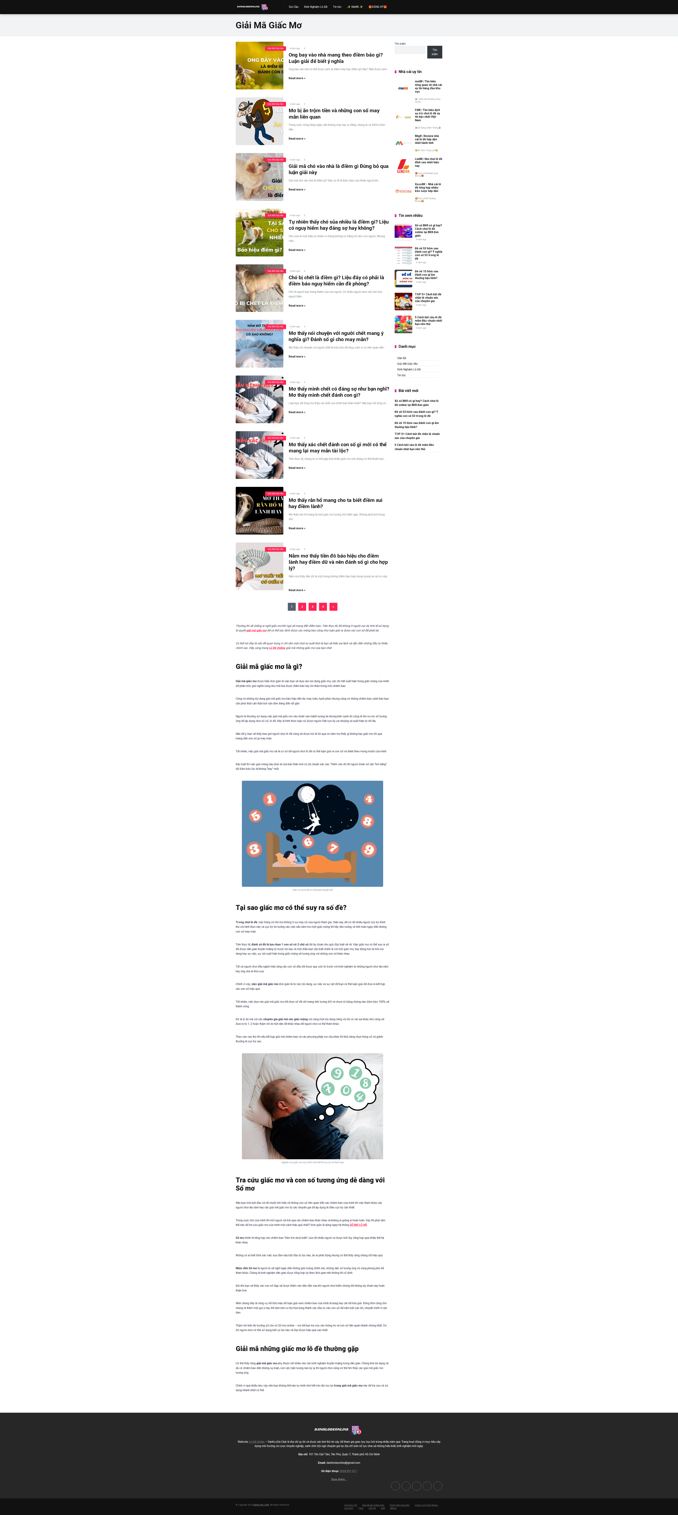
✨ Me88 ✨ (355, 6)
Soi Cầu (293, 6)
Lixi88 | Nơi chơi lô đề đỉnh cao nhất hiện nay (428, 162)
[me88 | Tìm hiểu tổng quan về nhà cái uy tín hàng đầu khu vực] (403, 96)
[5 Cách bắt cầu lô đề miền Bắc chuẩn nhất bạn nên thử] (403, 332)
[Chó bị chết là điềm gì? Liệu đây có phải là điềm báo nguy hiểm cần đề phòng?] (259, 288)
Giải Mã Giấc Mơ (275, 48)
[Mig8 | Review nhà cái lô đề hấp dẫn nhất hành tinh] (403, 151)
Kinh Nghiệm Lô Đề (315, 6)
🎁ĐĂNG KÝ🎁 (377, 6)
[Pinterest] (406, 1486)
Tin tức (337, 6)
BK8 (383, 1508)
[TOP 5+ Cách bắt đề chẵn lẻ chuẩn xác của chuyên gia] (403, 309)
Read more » (297, 78)
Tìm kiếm (400, 43)
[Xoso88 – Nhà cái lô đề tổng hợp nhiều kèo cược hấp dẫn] (403, 199)
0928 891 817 (348, 1471)
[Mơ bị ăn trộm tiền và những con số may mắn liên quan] (259, 121)
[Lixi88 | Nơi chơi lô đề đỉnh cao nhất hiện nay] (403, 174)
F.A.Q (360, 1508)
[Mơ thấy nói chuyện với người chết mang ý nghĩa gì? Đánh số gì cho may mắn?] (259, 344)
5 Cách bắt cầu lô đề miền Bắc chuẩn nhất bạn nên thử (428, 321)
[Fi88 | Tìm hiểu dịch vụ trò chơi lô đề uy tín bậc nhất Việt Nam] (403, 125)
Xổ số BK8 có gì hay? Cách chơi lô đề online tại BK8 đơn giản (428, 230)
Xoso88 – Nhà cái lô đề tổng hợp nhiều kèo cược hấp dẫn (428, 188)
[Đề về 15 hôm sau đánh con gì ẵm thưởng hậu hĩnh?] (403, 286)
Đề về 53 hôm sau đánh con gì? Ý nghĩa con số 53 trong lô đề (428, 253)
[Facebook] (427, 1486)
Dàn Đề (401, 358)
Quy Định (348, 1508)
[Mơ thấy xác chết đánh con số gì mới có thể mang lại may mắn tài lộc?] (259, 455)
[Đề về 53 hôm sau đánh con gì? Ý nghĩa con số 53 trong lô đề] (403, 263)
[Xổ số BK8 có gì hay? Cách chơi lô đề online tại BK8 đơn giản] (403, 240)
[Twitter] (395, 1486)
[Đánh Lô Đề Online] (253, 6)
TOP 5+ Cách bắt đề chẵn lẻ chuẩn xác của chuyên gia (428, 298)
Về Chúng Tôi (350, 1505)
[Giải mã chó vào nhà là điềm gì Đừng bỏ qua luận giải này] (259, 177)
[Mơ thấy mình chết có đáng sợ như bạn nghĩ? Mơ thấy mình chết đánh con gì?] (259, 399)
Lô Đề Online (277, 648)
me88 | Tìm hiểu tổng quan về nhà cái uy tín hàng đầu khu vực (428, 86)
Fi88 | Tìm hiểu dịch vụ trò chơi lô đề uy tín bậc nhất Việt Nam (427, 115)
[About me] (437, 1486)
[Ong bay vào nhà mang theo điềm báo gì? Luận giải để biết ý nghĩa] (259, 65)
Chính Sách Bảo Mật (399, 1505)
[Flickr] (416, 1486)
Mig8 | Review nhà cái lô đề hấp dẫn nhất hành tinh (427, 139)
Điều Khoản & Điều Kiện (373, 1505)
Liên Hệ (372, 1508)
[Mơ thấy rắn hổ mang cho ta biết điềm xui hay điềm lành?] (259, 511)
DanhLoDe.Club (261, 1505)
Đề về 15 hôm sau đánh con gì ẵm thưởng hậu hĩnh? (426, 275)
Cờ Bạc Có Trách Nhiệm (426, 1505)
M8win (393, 1508)
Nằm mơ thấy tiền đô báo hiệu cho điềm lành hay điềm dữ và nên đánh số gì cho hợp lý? (338, 562)
